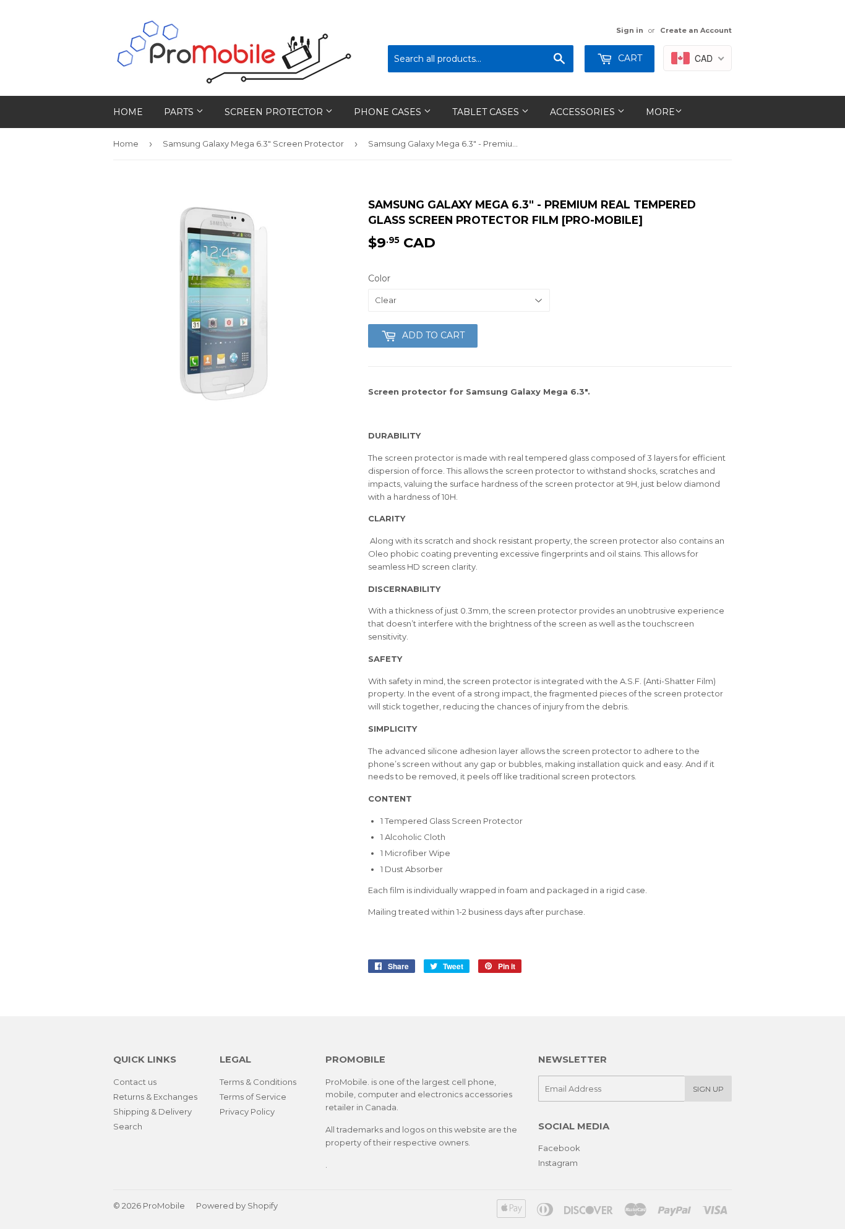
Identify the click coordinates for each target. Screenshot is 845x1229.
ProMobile (164, 1205)
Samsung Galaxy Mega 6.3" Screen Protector (253, 143)
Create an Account (696, 30)
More (660, 112)
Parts (180, 112)
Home (128, 112)
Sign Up (708, 1089)
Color (379, 278)
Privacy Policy (247, 1111)
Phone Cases (389, 112)
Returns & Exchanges (155, 1097)
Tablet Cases (486, 112)
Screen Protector (275, 112)
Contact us (135, 1082)
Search (127, 1126)
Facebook (559, 1148)
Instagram (558, 1163)
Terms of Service (253, 1097)
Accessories (583, 112)
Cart (629, 58)
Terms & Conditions (258, 1082)
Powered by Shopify (237, 1205)
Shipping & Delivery (152, 1111)
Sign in (629, 30)
